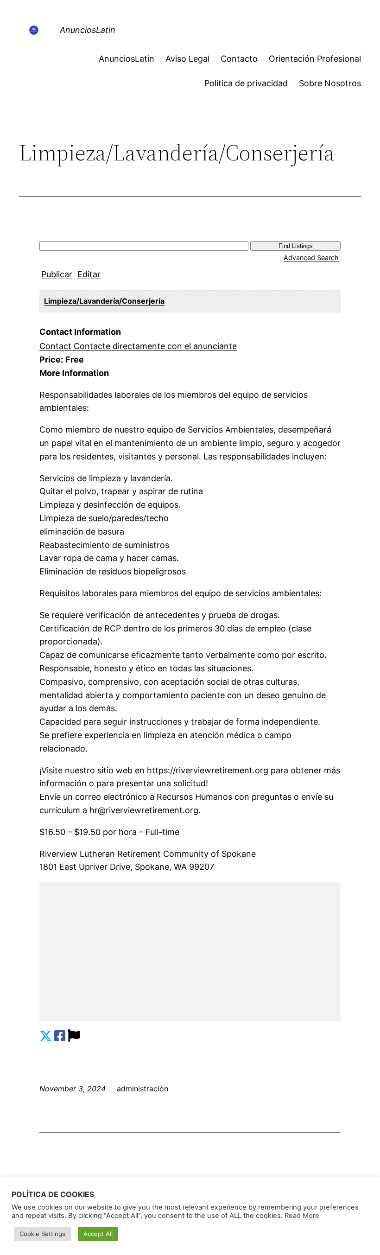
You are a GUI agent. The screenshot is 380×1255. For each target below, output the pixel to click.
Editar (89, 274)
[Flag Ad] (74, 1036)
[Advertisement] (190, 952)
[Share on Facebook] (59, 1036)
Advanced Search (311, 257)
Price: (51, 359)
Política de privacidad (246, 83)
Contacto (239, 59)
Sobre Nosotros (330, 83)
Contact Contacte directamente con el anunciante (138, 346)
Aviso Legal (187, 59)
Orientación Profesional (315, 59)
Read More (302, 1215)
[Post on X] (45, 1036)
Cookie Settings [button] (42, 1233)
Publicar (56, 274)
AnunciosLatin (87, 30)
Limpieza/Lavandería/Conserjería (104, 301)
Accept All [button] (98, 1233)
